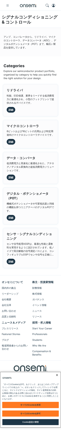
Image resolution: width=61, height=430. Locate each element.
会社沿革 (6, 305)
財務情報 (37, 287)
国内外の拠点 (9, 287)
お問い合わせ (9, 310)
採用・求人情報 (41, 322)
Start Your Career (42, 328)
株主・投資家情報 (43, 282)
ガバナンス (38, 299)
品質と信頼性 (9, 316)
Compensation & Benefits (41, 353)
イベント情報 (39, 305)
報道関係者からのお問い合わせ (15, 347)
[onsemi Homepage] (28, 5)
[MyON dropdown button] (54, 5)
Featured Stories (11, 334)
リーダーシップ (10, 293)
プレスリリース (10, 328)
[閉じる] (57, 375)
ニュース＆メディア (14, 322)
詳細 (11, 109)
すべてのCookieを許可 (30, 413)
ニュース (37, 310)
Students (37, 339)
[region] (30, 400)
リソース (37, 316)
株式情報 (37, 293)
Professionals (39, 334)
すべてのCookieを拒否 (30, 405)
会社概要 (6, 299)
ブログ (5, 339)
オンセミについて (12, 282)
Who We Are (39, 345)
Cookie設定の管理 (30, 422)
